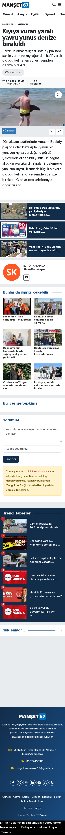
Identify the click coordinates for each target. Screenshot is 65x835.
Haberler (8, 24)
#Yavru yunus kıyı (12, 72)
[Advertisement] (32, 671)
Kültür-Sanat (28, 801)
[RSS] (52, 783)
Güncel (8, 14)
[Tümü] (60, 630)
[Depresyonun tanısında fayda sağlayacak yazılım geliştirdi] (17, 337)
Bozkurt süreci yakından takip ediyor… (43, 319)
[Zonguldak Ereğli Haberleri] (15, 5)
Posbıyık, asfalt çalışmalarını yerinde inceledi (47, 385)
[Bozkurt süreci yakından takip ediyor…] (48, 306)
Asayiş (22, 14)
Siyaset (50, 14)
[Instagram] (26, 783)
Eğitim (35, 14)
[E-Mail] (26, 278)
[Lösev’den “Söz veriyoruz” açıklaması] (17, 306)
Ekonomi (47, 797)
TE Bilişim (41, 815)
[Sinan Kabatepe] (11, 272)
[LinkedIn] (33, 783)
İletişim (28, 808)
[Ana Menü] (59, 4)
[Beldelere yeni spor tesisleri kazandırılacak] (48, 337)
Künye (37, 808)
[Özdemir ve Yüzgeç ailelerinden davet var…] (17, 371)
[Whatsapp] (46, 783)
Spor (41, 801)
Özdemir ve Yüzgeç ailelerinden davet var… (15, 385)
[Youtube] (39, 783)
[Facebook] (13, 783)
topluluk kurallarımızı (36, 471)
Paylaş (11, 130)
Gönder (11, 459)
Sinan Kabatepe (34, 269)
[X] (20, 783)
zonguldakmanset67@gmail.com (35, 768)
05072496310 (35, 761)
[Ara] (54, 4)
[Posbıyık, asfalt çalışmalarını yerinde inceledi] (48, 371)
